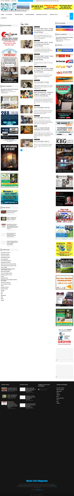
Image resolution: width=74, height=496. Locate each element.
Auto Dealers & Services (5, 252)
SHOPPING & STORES (41, 14)
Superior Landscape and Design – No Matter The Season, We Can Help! (11, 218)
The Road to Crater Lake (5, 282)
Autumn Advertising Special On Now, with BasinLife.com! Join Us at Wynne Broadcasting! (12, 243)
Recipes (2, 276)
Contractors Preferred (5, 255)
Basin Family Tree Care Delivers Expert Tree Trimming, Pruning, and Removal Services (51, 0)
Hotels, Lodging (4, 267)
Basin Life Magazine (37, 481)
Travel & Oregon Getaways (6, 284)
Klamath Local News (60, 388)
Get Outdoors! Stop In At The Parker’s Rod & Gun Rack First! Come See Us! (12, 211)
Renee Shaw (37, 131)
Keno (2, 293)
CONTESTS (3, 18)
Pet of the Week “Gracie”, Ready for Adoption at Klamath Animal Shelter (43, 57)
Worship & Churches (5, 287)
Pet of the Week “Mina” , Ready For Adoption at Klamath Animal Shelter (43, 44)
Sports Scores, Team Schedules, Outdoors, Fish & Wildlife (9, 280)
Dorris (2, 292)
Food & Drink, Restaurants (6, 260)
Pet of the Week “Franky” (41, 82)
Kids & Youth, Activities (5, 271)
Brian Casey (37, 33)
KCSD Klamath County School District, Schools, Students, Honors (8, 269)
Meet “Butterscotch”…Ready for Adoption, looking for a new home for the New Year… (43, 94)
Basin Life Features (37, 66)
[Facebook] (67, 16)
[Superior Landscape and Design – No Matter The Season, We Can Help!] (3, 219)
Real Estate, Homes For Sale (6, 274)
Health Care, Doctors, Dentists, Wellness (8, 264)
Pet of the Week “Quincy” (41, 141)
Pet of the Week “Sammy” (42, 107)
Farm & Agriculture (4, 259)
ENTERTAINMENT (30, 14)
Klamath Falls (3, 295)
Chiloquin (2, 290)
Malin (2, 296)
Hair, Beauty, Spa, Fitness (5, 262)
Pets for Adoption (37, 40)
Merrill (2, 298)
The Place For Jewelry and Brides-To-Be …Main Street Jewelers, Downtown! (30, 397)
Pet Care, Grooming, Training (6, 273)
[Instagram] (68, 16)
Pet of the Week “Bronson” (42, 117)
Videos (2, 285)
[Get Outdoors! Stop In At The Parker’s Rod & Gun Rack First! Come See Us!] (3, 212)
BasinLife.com (53, 485)
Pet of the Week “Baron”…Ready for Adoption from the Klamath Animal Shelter (43, 30)
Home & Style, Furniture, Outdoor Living (8, 265)
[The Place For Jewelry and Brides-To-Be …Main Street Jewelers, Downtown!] (22, 397)
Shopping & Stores (4, 278)
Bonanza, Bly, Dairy (4, 288)
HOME (2, 14)
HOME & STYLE (54, 14)
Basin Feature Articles (5, 254)
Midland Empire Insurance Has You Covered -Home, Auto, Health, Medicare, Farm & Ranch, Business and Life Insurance (12, 226)
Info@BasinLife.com (39, 489)
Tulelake (2, 300)
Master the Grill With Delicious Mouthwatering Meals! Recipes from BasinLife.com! (30, 390)
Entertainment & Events (5, 257)
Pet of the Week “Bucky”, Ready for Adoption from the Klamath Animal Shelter (43, 70)
